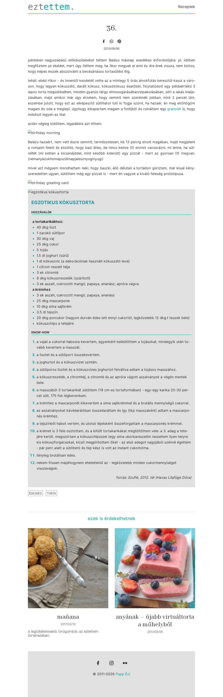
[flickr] (125, 663)
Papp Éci (123, 674)
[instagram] (111, 663)
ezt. (51, 7)
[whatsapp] (111, 41)
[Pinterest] (119, 41)
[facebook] (103, 41)
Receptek (186, 6)
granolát (174, 109)
